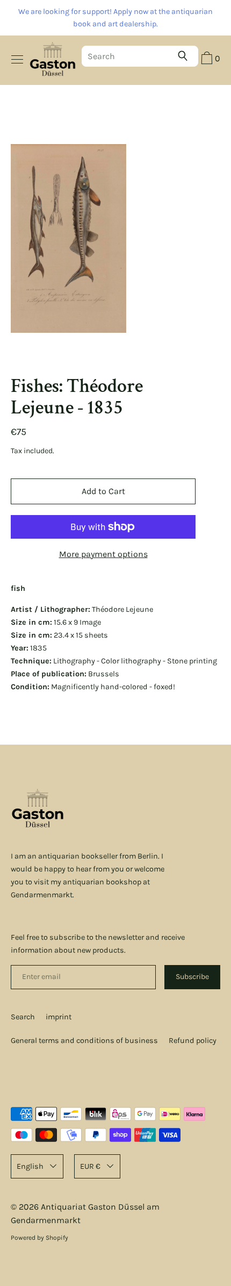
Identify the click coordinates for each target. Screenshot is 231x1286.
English (30, 1166)
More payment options (103, 554)
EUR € (90, 1166)
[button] (209, 59)
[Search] (185, 56)
